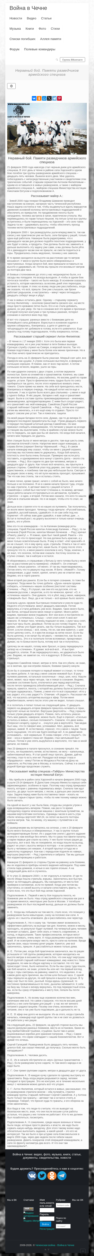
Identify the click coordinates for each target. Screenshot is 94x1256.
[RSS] (45, 1249)
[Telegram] (54, 98)
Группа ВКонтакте (72, 59)
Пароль (44, 1214)
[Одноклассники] (39, 98)
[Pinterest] (59, 98)
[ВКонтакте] (34, 98)
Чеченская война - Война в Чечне (54, 1245)
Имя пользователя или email (47, 1202)
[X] (49, 98)
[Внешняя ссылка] (32, 1179)
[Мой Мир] (44, 98)
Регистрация (47, 1228)
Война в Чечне (28, 8)
